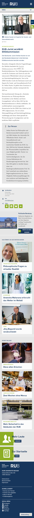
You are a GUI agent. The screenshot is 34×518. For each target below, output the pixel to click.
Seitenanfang (26, 514)
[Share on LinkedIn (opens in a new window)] (12, 206)
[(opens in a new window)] (15, 4)
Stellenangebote (7, 496)
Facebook (6, 509)
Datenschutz (5, 479)
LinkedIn (6, 505)
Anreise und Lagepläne (9, 492)
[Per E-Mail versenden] (21, 206)
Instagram (7, 503)
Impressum (5, 482)
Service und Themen (9, 491)
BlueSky (6, 507)
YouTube (6, 510)
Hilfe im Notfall (7, 494)
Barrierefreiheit (6, 480)
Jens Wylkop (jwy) (9, 200)
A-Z (32, 22)
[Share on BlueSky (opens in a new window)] (16, 206)
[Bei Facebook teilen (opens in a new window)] (7, 206)
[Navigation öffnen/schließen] (31, 4)
